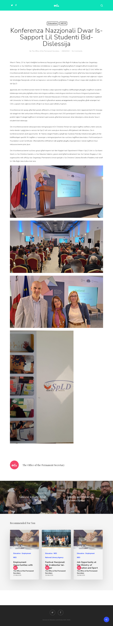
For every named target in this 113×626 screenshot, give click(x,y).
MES (15, 557)
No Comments (77, 51)
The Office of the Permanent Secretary (45, 51)
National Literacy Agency (54, 557)
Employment (26, 553)
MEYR (63, 23)
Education (52, 23)
